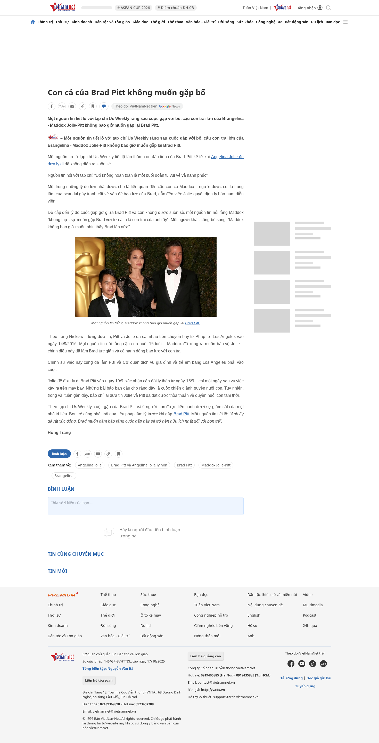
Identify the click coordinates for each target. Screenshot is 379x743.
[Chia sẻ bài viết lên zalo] (62, 106)
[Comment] (104, 106)
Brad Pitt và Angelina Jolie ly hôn (139, 465)
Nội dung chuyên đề (265, 604)
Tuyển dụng (305, 686)
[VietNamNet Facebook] (290, 666)
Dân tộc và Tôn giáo (112, 22)
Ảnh (251, 635)
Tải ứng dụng (292, 678)
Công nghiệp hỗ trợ (211, 615)
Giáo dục (140, 22)
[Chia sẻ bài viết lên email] (72, 106)
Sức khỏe (245, 22)
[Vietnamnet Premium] (63, 596)
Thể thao (175, 22)
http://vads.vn (213, 689)
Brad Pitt (184, 465)
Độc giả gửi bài (319, 678)
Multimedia (313, 604)
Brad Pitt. (192, 323)
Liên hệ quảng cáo (205, 656)
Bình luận (59, 453)
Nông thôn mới (207, 635)
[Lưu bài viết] (93, 106)
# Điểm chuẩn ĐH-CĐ (176, 7)
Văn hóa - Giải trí (201, 22)
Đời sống (226, 22)
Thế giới (158, 22)
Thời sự (62, 22)
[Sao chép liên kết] (82, 106)
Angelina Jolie (90, 465)
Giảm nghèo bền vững (213, 625)
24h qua (310, 625)
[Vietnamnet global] (282, 9)
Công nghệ (265, 22)
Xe (280, 22)
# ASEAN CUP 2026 (133, 7)
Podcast (309, 615)
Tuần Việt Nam (255, 7)
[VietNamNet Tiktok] (312, 666)
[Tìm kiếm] (328, 8)
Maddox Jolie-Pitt (215, 465)
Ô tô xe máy (151, 615)
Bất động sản (296, 22)
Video (307, 594)
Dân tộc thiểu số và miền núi (272, 594)
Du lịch (317, 22)
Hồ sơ (252, 625)
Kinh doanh (82, 22)
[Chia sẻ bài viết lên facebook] (51, 106)
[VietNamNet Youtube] (301, 666)
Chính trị (45, 22)
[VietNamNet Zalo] (323, 666)
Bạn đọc (333, 22)
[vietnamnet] (63, 12)
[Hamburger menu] (345, 22)
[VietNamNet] (33, 22)
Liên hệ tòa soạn (99, 680)
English (254, 615)
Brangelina (63, 475)
